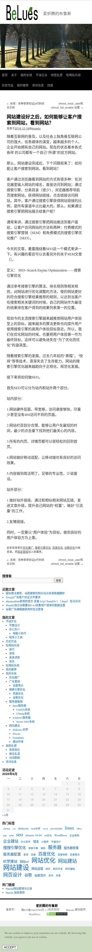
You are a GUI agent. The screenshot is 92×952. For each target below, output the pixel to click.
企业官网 (74, 835)
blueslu (36, 128)
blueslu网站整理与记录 (19, 888)
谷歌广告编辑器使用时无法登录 (24, 609)
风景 (58, 875)
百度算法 (75, 854)
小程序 (45, 841)
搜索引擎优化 (43, 547)
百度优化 (57, 547)
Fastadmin (18, 737)
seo (19, 834)
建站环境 (18, 741)
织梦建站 (10, 861)
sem (11, 835)
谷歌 (28, 875)
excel (45, 828)
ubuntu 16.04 (33, 835)
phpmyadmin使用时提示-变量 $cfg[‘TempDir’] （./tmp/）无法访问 (43, 601)
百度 (33, 854)
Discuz (16, 733)
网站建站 (67, 861)
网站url (24, 861)
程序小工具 (16, 637)
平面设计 (14, 625)
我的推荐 (23, 85)
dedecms (23, 828)
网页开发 (58, 868)
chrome (6, 828)
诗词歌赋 (14, 757)
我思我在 (14, 749)
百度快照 (62, 854)
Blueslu (70, 910)
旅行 (12, 649)
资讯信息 (38, 85)
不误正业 (41, 75)
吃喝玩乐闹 (73, 75)
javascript (56, 828)
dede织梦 (35, 828)
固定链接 (22, 551)
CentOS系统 (23, 709)
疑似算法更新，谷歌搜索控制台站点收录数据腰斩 (35, 593)
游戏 (12, 653)
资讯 (50, 875)
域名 (36, 841)
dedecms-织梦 (20, 729)
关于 (14, 75)
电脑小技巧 (19, 633)
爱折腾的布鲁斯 (47, 905)
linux (69, 828)
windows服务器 (22, 717)
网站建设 (14, 725)
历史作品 (7, 85)
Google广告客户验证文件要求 (23, 597)
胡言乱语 (14, 753)
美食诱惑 (14, 657)
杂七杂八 (14, 629)
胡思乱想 (57, 75)
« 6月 (5, 815)
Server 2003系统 (25, 721)
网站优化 (43, 860)
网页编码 (70, 868)
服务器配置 (12, 854)
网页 (48, 868)
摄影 (43, 848)
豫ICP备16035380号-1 (33, 910)
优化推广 (28, 547)
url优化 (48, 835)
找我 (50, 85)
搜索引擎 (33, 848)
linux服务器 (19, 705)
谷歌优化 (69, 547)
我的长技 (26, 75)
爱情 (25, 854)
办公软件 (26, 841)
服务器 (54, 847)
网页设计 (12, 875)
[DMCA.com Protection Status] (54, 914)
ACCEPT (10, 947)
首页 (5, 75)
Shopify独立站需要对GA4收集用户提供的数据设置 (35, 605)
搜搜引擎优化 (14, 848)
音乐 (12, 661)
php (4, 835)
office (79, 828)
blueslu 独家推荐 (15, 892)
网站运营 (37, 869)
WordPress (60, 835)
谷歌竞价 (18, 685)
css (14, 828)
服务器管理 (16, 701)
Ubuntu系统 (23, 713)
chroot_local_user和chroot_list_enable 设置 (67, 105)
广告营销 (14, 681)
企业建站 (10, 841)
